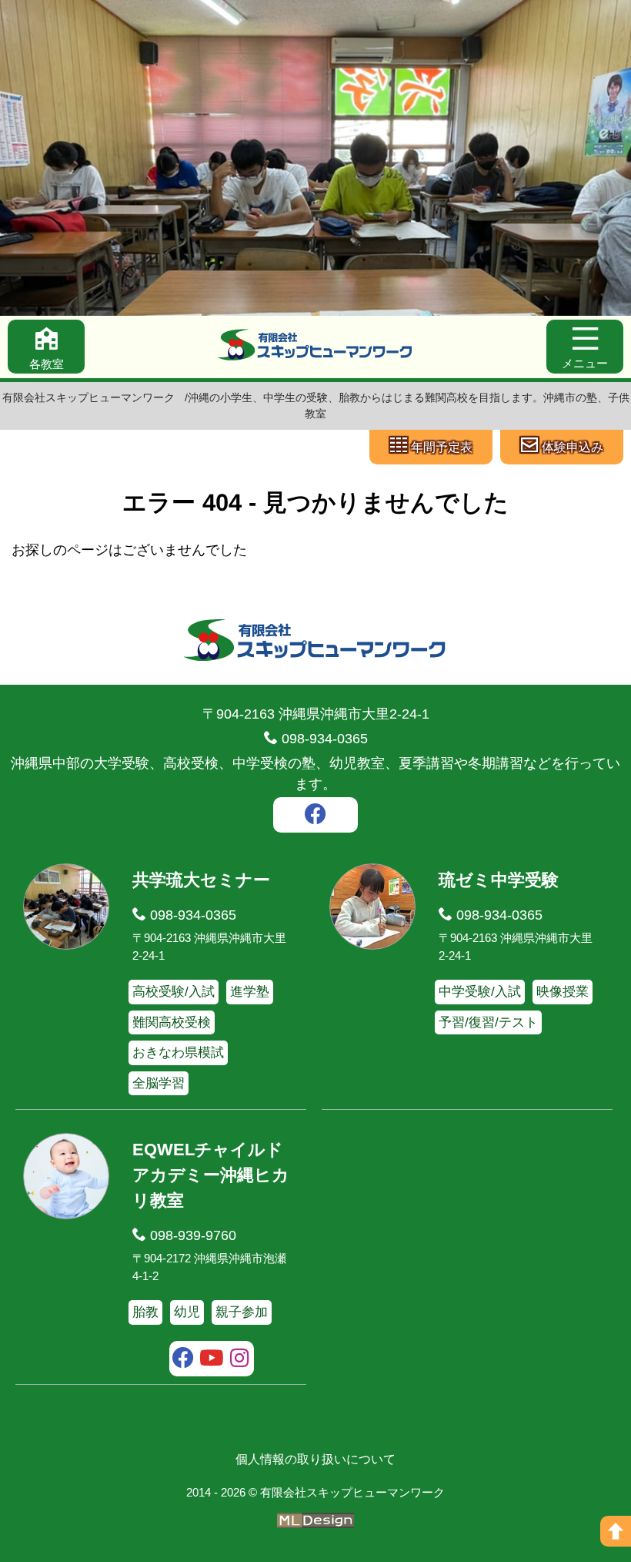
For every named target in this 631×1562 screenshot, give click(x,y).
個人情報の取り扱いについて (315, 1459)
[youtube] (212, 1360)
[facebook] (315, 816)
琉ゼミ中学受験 (499, 880)
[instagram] (239, 1360)
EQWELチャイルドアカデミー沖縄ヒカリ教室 (210, 1175)
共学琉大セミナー (201, 880)
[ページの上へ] (615, 1531)
